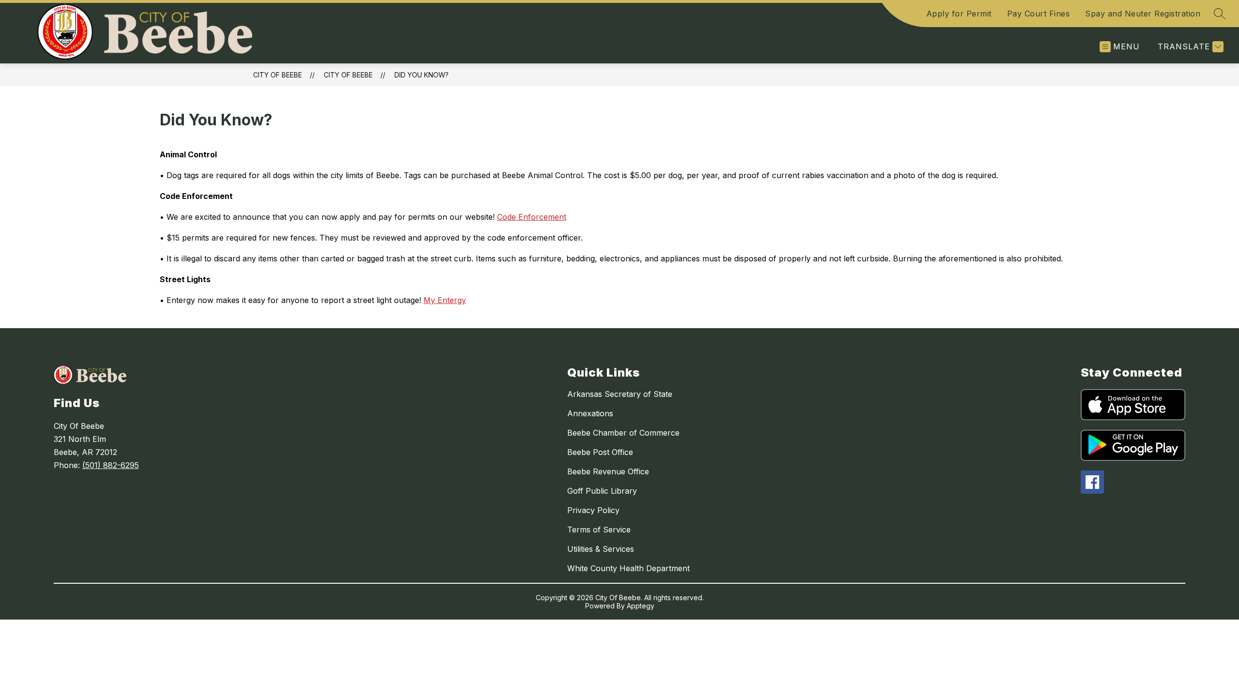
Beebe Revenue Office (608, 471)
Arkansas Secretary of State (619, 394)
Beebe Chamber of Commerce (623, 433)
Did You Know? (421, 75)
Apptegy (640, 606)
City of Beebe (348, 75)
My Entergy (444, 300)
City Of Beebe (277, 75)
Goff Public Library (602, 491)
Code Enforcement (531, 217)
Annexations (590, 413)
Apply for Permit (959, 13)
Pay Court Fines (1038, 13)
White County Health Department (628, 568)
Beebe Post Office (600, 452)
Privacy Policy (593, 510)
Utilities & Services (600, 549)
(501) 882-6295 (110, 465)
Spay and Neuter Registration (1142, 13)
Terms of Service (599, 529)
